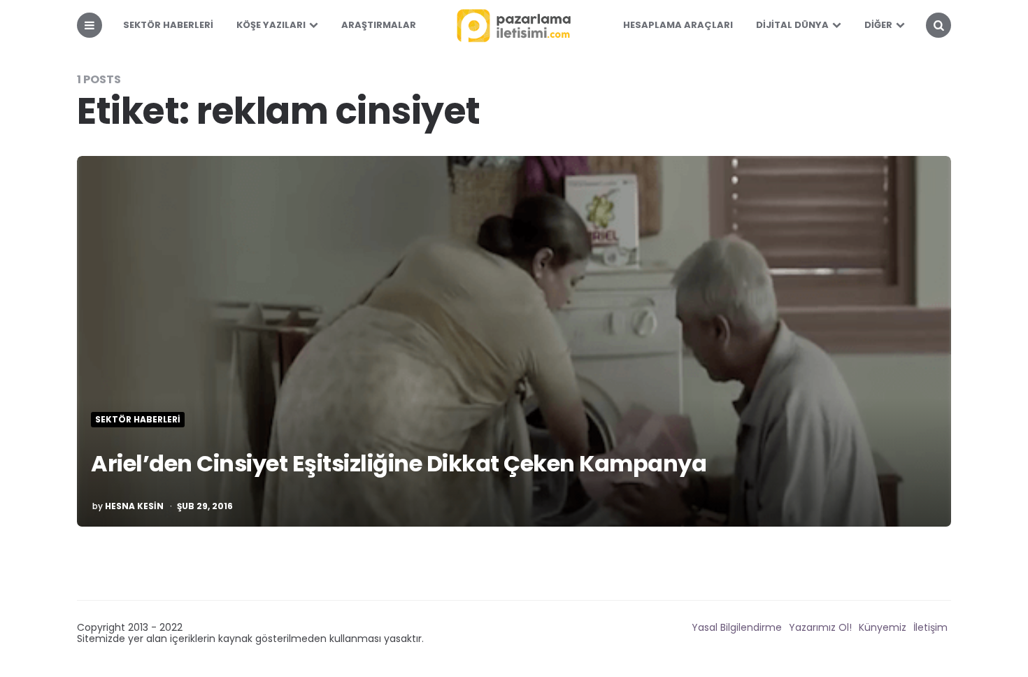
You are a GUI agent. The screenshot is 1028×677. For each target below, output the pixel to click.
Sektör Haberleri (168, 24)
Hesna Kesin (134, 506)
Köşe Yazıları (271, 24)
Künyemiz (882, 627)
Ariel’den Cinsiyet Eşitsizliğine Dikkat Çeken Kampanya (398, 463)
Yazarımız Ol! (820, 627)
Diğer (878, 24)
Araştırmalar (378, 24)
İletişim (930, 627)
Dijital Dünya (792, 24)
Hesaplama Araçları (678, 24)
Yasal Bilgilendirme (737, 627)
